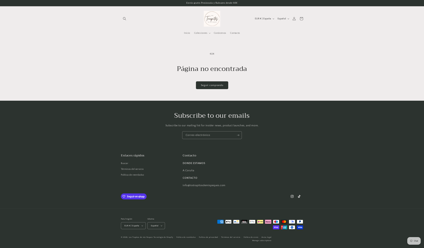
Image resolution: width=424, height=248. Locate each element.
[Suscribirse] (238, 135)
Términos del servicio (132, 169)
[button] (124, 18)
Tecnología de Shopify (163, 237)
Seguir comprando (212, 85)
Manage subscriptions (261, 241)
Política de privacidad (208, 237)
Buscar (124, 163)
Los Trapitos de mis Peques (141, 237)
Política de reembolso (132, 175)
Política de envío (251, 237)
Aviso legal (266, 237)
